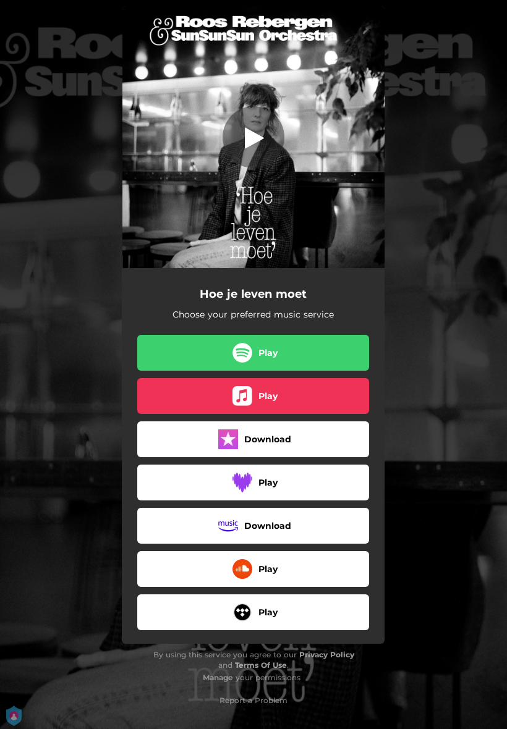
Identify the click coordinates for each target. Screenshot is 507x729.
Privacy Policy (326, 654)
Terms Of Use (261, 665)
